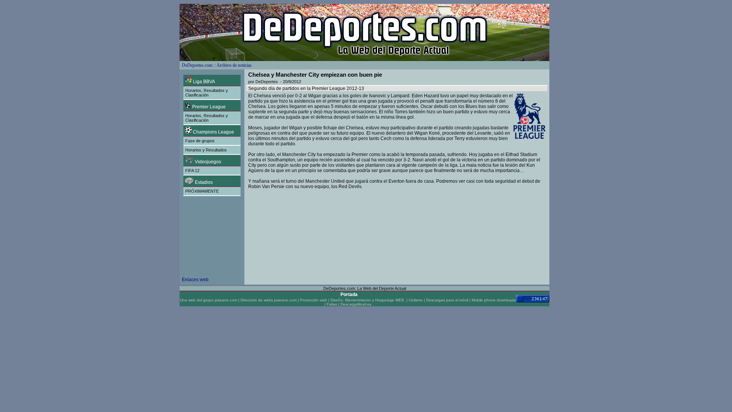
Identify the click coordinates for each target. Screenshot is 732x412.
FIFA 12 (192, 170)
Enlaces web (195, 279)
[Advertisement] (212, 241)
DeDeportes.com (197, 65)
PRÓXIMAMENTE (202, 191)
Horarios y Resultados (206, 150)
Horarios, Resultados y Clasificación (206, 92)
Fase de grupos (200, 140)
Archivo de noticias (234, 65)
